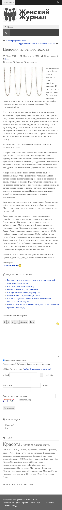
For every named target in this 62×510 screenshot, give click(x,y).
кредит (38, 468)
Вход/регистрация (28, 368)
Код (32, 321)
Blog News (21, 452)
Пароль (49, 374)
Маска (24, 471)
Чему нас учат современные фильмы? (23, 295)
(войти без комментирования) (37, 368)
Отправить (9, 408)
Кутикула (46, 468)
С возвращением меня (16, 40)
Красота (19, 62)
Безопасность (49, 453)
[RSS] (58, 2)
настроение (42, 445)
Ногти (20, 468)
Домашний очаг (39, 456)
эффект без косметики (36, 465)
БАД (46, 459)
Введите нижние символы (15, 396)
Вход (14, 505)
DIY (31, 468)
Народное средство (11, 474)
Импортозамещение (11, 465)
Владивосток (48, 474)
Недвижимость (9, 468)
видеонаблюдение (10, 459)
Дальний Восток (30, 462)
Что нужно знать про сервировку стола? (24, 292)
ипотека (42, 449)
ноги (23, 474)
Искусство (30, 474)
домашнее (7, 456)
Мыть (53, 471)
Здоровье (29, 445)
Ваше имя (10, 360)
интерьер (38, 453)
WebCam (23, 459)
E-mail (6, 374)
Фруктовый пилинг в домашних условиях (37, 43)
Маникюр (16, 471)
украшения (31, 62)
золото (9, 62)
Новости (9, 425)
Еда (49, 456)
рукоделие (32, 449)
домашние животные (22, 456)
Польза (23, 449)
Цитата (23, 321)
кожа (26, 468)
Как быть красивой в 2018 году (20, 286)
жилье (6, 452)
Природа (52, 449)
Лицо (15, 449)
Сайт (45, 385)
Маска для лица (35, 471)
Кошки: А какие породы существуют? (23, 289)
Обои (39, 474)
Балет (31, 459)
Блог (7, 59)
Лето (12, 452)
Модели (46, 471)
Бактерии (39, 459)
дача (23, 465)
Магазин (6, 471)
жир (51, 459)
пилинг (7, 449)
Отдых (6, 477)
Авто (19, 462)
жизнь (30, 453)
